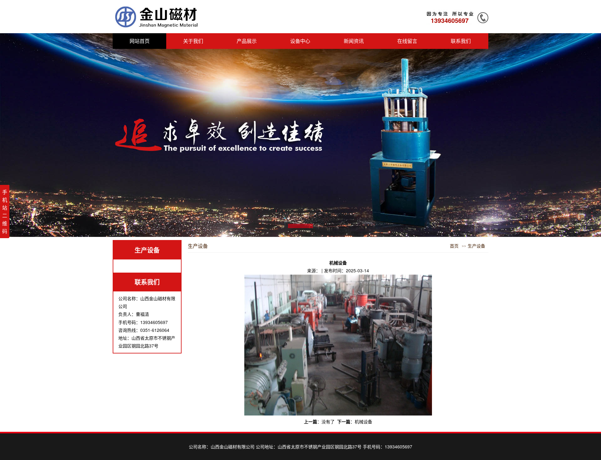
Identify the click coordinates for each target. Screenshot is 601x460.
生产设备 (147, 249)
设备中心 (300, 40)
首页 (454, 246)
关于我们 (193, 40)
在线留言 (407, 40)
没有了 (328, 421)
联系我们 (461, 40)
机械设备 (363, 421)
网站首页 (140, 40)
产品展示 (247, 40)
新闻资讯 (354, 40)
